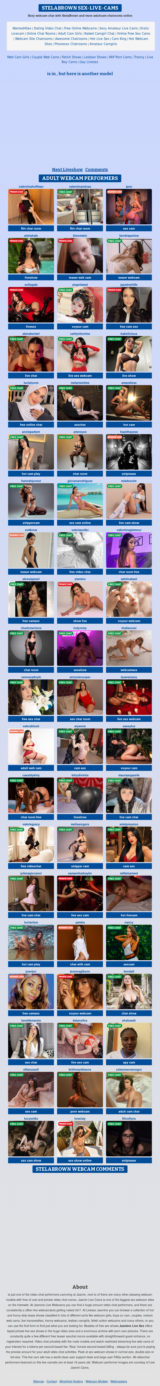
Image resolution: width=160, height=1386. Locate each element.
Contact (52, 1381)
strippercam (31, 523)
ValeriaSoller (80, 530)
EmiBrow (31, 530)
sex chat (31, 1062)
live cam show (129, 523)
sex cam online (80, 523)
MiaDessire (129, 481)
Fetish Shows (72, 57)
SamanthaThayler (80, 873)
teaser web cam (80, 277)
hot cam (129, 424)
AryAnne (80, 726)
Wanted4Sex (21, 28)
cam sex (80, 768)
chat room (80, 474)
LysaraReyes (129, 677)
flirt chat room (31, 228)
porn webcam (80, 1111)
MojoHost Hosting (71, 1381)
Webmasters (118, 1381)
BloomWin (80, 235)
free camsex (31, 621)
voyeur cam (80, 326)
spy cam (129, 1062)
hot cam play (31, 474)
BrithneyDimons (80, 1069)
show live (80, 621)
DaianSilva (80, 1020)
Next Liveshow (67, 169)
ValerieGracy (31, 824)
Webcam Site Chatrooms (34, 39)
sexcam (129, 964)
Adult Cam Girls (70, 33)
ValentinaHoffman (31, 186)
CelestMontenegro (129, 1069)
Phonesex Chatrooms (71, 44)
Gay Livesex (89, 62)
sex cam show (31, 1160)
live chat (31, 375)
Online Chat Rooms (41, 33)
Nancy (129, 922)
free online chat (31, 424)
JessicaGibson (80, 971)
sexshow (80, 670)
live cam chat (129, 817)
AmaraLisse (129, 383)
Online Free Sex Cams (133, 33)
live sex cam (80, 915)
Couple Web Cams (45, 57)
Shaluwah (129, 1020)
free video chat (80, 572)
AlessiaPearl (31, 579)
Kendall (129, 971)
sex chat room (80, 719)
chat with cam (80, 964)
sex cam (129, 228)
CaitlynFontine (80, 333)
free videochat (31, 866)
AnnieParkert (31, 432)
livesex (31, 326)
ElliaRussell (31, 1069)
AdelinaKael (129, 579)
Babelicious (129, 333)
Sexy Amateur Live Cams (118, 28)
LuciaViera (31, 922)
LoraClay (80, 1118)
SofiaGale (31, 284)
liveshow (31, 277)
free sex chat (31, 719)
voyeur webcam (129, 621)
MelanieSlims (80, 383)
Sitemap (38, 1381)
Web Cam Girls (18, 57)
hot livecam (129, 915)
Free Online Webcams (80, 28)
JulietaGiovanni (31, 873)
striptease (129, 474)
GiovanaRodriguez (80, 481)
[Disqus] (80, 1227)
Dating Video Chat (48, 28)
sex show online (80, 1160)
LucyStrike (31, 1118)
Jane (129, 186)
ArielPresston (129, 824)
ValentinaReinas (80, 186)
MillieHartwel (129, 873)
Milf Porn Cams (120, 57)
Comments (96, 169)
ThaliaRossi (128, 628)
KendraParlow (129, 235)
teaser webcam (129, 277)
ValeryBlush (31, 726)
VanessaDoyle (31, 677)
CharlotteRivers (31, 628)
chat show (129, 1013)
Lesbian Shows (95, 57)
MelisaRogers (80, 824)
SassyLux (129, 726)
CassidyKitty (31, 775)
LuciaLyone (31, 383)
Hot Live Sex (99, 39)
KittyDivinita (80, 775)
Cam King (119, 39)
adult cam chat (129, 1111)
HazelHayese (129, 432)
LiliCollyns (129, 1118)
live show (129, 375)
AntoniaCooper (80, 677)
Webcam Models (97, 1381)
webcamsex (129, 670)
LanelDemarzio (31, 1020)
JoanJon (31, 971)
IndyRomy (80, 628)
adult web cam (31, 768)
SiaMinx (80, 579)
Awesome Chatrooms (71, 39)
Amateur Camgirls (103, 44)
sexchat (80, 424)
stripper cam (80, 866)
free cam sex (129, 326)
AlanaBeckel (31, 333)
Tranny (139, 57)
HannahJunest (31, 481)
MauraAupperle (129, 775)
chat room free (129, 572)
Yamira (80, 922)
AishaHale (31, 235)
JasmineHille (129, 284)
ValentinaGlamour (129, 530)
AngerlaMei (80, 284)
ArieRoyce (80, 432)
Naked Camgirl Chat (99, 33)
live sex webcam (80, 375)
